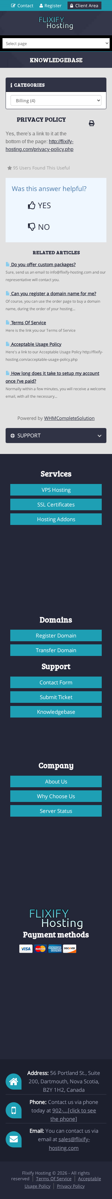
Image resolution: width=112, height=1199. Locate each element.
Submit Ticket (56, 697)
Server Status (56, 810)
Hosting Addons (56, 519)
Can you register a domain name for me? (53, 293)
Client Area (86, 5)
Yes (43, 205)
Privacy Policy (71, 1186)
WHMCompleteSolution (69, 418)
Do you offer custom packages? (43, 264)
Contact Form (56, 682)
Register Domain (56, 635)
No (43, 226)
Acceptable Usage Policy (35, 344)
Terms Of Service (28, 322)
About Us (56, 781)
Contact (25, 5)
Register (53, 5)
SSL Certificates (56, 504)
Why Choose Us (56, 796)
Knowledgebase (56, 711)
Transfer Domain (56, 650)
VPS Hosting (56, 489)
